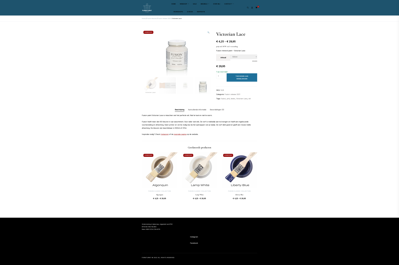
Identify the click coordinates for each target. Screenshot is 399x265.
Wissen (254, 61)
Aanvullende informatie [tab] (197, 110)
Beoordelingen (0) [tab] (217, 110)
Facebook (194, 243)
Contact (228, 4)
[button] (208, 32)
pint (228, 99)
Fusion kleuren (151, 18)
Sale (195, 4)
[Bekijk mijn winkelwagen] (256, 8)
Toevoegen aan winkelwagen (242, 77)
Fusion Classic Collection (159, 191)
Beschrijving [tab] (179, 110)
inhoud (223, 57)
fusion (223, 99)
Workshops (178, 11)
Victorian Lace (241, 99)
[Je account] (252, 7)
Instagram (165, 134)
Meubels (204, 4)
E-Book (190, 11)
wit (249, 99)
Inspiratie (201, 11)
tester (233, 99)
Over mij (216, 4)
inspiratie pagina (180, 134)
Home (173, 4)
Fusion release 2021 (164, 18)
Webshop (183, 4)
